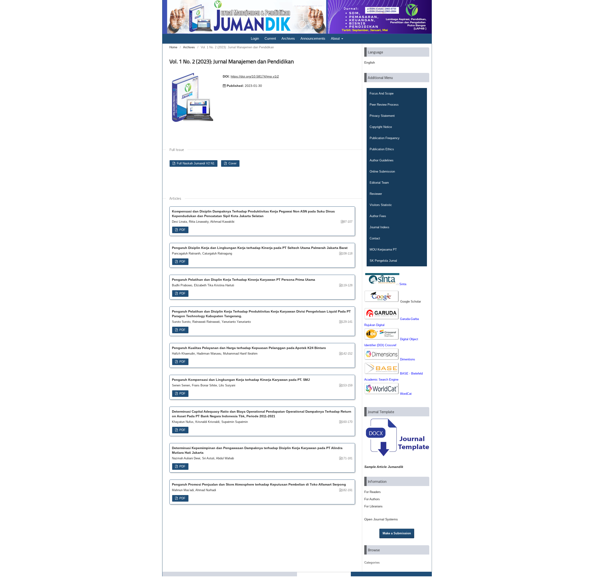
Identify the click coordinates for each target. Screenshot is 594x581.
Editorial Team (379, 182)
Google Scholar (410, 301)
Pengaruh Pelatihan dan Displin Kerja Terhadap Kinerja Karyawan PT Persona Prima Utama (243, 279)
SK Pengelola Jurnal (383, 260)
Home (173, 47)
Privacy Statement (382, 116)
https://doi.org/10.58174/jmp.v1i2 (255, 76)
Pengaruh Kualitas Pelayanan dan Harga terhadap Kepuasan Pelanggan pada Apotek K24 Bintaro (249, 348)
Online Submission (382, 171)
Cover (232, 163)
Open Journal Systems (381, 519)
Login (255, 38)
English (369, 62)
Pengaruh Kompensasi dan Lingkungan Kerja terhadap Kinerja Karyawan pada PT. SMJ (241, 380)
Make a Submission (397, 533)
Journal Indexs (379, 227)
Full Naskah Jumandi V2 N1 (195, 163)
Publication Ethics (382, 149)
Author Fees (378, 216)
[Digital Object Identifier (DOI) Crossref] (382, 339)
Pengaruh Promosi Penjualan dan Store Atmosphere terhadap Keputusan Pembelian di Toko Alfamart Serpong (259, 484)
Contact (375, 238)
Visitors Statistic (381, 205)
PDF (181, 230)
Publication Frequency (385, 138)
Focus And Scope (382, 93)
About (336, 38)
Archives (288, 38)
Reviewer (376, 194)
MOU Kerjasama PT (383, 249)
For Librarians (373, 506)
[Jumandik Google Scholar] (382, 301)
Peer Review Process (384, 104)
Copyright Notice (381, 127)
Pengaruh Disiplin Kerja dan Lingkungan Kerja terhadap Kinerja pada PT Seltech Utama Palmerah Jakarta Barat (260, 248)
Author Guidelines (382, 160)
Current (270, 38)
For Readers (372, 492)
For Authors (372, 499)
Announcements (312, 38)
